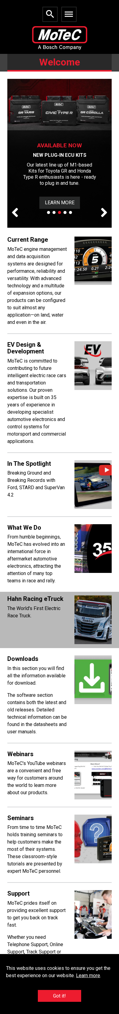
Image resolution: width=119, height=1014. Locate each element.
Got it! (59, 996)
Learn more (88, 975)
